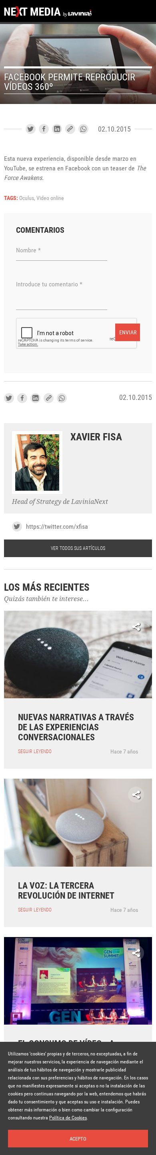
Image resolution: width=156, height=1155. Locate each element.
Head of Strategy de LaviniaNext (60, 502)
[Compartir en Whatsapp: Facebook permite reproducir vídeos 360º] (83, 129)
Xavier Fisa (96, 437)
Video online (50, 198)
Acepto (78, 1139)
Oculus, (27, 198)
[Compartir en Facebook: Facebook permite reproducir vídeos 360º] (44, 129)
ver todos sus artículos (78, 548)
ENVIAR (127, 332)
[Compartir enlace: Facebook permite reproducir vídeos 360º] (70, 129)
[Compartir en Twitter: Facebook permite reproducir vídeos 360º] (31, 129)
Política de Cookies (68, 1118)
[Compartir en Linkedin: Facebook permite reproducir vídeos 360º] (57, 129)
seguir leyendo (35, 751)
